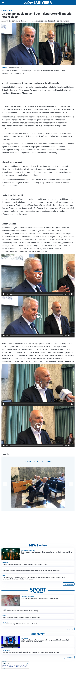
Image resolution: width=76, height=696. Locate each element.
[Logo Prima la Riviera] (38, 2)
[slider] (36, 294)
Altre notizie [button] (69, 584)
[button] (38, 275)
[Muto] (69, 294)
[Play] (4, 294)
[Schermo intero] (72, 294)
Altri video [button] (69, 657)
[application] (38, 275)
